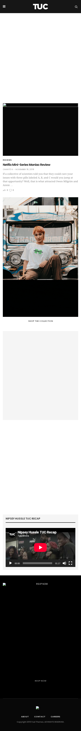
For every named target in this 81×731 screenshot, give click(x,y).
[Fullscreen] (70, 563)
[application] (40, 547)
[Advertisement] (40, 55)
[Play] (10, 563)
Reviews (7, 160)
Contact (39, 716)
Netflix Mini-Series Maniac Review (26, 165)
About (25, 716)
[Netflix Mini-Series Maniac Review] (40, 129)
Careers (55, 716)
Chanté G (8, 169)
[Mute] (64, 563)
